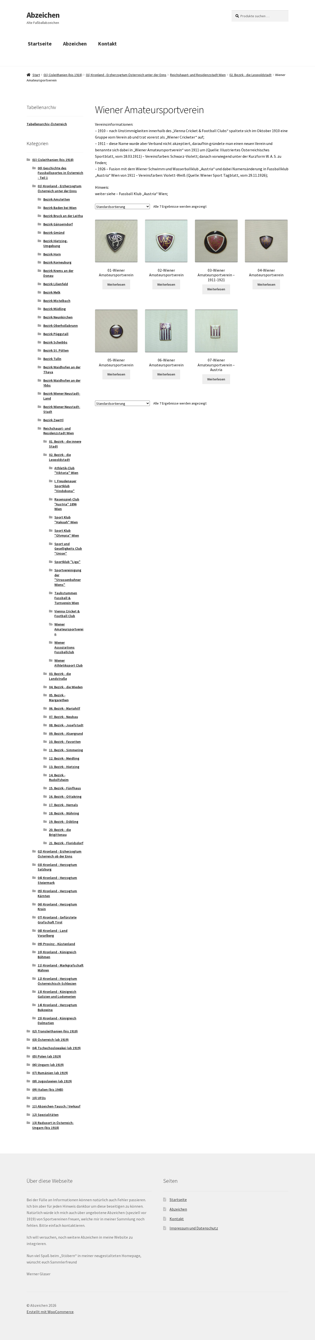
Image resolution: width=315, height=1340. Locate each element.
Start (36, 75)
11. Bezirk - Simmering (66, 750)
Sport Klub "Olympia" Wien (66, 533)
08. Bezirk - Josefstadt (66, 725)
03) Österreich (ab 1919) (50, 1039)
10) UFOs (39, 1098)
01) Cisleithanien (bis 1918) (63, 75)
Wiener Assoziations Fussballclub (64, 647)
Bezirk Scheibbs (55, 342)
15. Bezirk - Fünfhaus (65, 788)
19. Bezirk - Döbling (63, 821)
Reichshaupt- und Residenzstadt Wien (198, 75)
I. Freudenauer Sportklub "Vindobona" (65, 486)
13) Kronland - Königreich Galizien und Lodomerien (57, 994)
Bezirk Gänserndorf (58, 224)
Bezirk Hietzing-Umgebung (55, 243)
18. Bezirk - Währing (64, 813)
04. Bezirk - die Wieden (66, 687)
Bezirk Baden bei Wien (60, 207)
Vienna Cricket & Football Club (67, 613)
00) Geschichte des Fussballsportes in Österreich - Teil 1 (60, 173)
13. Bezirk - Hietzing (64, 766)
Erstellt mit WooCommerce (50, 1311)
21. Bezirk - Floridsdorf (66, 843)
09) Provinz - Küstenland (56, 944)
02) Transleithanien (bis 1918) (55, 1031)
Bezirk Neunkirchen (58, 317)
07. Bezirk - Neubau (63, 717)
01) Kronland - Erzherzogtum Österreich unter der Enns (126, 75)
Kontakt (107, 43)
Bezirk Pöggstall (55, 334)
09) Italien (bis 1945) (47, 1089)
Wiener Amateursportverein (68, 629)
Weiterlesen (116, 284)
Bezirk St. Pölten (56, 350)
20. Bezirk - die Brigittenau (60, 832)
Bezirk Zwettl (53, 420)
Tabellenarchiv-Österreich (47, 124)
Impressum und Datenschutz (194, 1228)
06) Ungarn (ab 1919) (48, 1064)
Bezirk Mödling (54, 309)
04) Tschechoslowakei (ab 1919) (56, 1048)
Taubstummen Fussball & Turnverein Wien (66, 598)
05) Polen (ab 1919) (46, 1056)
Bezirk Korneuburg (57, 262)
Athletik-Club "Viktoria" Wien (66, 470)
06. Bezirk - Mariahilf (64, 708)
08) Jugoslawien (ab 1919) (52, 1081)
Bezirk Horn (52, 254)
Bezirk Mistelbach (56, 300)
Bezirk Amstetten (56, 199)
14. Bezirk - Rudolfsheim (59, 777)
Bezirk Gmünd (53, 232)
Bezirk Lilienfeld (55, 284)
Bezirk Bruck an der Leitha (63, 216)
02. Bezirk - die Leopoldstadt (250, 75)
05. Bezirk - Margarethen (59, 697)
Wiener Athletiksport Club (68, 663)
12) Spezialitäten (45, 1114)
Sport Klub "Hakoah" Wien (66, 519)
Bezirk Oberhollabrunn (60, 325)
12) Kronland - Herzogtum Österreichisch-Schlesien (57, 981)
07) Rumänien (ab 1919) (50, 1073)
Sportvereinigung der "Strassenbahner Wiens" (67, 577)
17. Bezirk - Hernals (63, 805)
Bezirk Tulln (52, 359)
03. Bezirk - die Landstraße (60, 676)
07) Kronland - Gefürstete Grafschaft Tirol (57, 919)
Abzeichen (43, 15)
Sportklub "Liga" (67, 562)
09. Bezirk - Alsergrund (66, 733)
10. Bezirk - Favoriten (65, 741)
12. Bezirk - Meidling (64, 758)
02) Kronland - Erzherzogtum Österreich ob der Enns (59, 853)
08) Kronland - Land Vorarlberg (52, 933)
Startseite (40, 43)
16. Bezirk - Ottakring (65, 796)
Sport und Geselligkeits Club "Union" (68, 549)
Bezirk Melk (51, 292)
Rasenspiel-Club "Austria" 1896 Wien (66, 504)
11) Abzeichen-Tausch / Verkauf (56, 1106)
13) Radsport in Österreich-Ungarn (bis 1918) (53, 1125)
